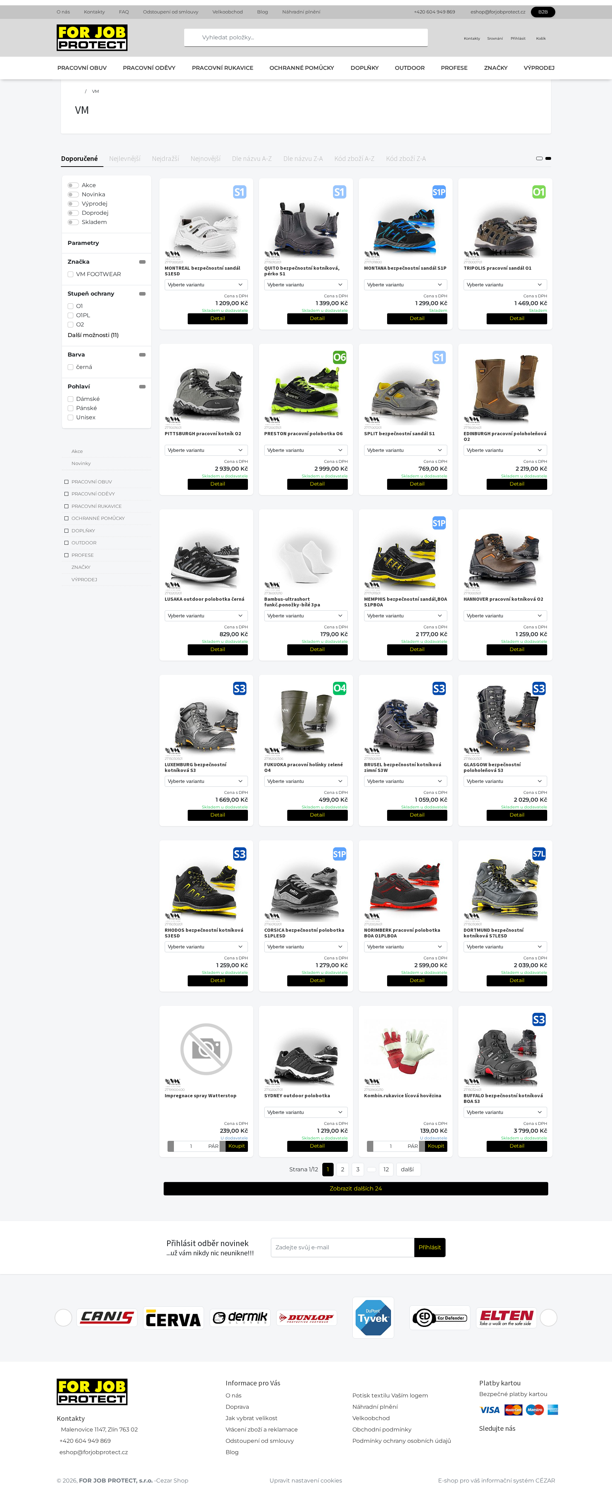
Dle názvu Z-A (303, 158)
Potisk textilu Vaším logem (390, 1395)
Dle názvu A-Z (252, 158)
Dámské (88, 399)
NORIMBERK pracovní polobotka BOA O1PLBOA (402, 933)
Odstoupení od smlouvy (170, 12)
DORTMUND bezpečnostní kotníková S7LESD (493, 933)
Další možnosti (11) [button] (93, 335)
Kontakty (94, 12)
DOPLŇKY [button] (83, 530)
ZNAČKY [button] (81, 567)
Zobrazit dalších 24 (356, 1188)
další (407, 1169)
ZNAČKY (496, 68)
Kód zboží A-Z (354, 158)
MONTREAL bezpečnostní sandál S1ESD (202, 271)
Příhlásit (430, 1247)
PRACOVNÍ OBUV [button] (92, 481)
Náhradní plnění (301, 12)
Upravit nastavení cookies (306, 1480)
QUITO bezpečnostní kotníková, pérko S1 (302, 271)
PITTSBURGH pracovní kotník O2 (203, 433)
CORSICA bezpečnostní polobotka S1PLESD (304, 933)
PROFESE (454, 68)
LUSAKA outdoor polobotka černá (204, 599)
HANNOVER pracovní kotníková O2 (503, 599)
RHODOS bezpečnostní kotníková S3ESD (204, 933)
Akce (89, 185)
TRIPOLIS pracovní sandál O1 (498, 268)
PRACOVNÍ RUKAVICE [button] (97, 506)
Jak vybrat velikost (252, 1418)
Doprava (237, 1406)
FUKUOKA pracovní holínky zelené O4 (303, 767)
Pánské (86, 408)
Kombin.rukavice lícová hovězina (402, 1095)
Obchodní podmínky (382, 1429)
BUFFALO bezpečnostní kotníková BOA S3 (503, 1098)
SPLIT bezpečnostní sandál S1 (399, 433)
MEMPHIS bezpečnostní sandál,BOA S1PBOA (405, 602)
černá (84, 367)
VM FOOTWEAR (98, 274)
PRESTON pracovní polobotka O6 (303, 433)
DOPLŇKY (365, 68)
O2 (80, 324)
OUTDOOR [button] (84, 543)
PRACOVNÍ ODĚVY (149, 68)
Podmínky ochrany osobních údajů (401, 1440)
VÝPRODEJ (539, 68)
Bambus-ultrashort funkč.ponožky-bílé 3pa (292, 602)
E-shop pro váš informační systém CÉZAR (496, 1480)
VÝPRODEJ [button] (84, 579)
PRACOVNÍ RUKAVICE (222, 68)
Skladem (94, 222)
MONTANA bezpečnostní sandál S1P (405, 268)
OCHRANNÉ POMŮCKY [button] (98, 518)
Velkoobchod (227, 12)
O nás (63, 12)
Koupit (236, 1146)
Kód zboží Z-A (406, 158)
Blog (262, 12)
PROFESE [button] (83, 555)
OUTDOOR (410, 68)
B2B (543, 12)
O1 (79, 306)
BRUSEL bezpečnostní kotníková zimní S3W (402, 767)
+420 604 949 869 (434, 12)
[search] (190, 37)
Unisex (86, 417)
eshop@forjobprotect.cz (498, 12)
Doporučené (79, 158)
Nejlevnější (125, 158)
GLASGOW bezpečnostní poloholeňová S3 (492, 767)
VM (95, 91)
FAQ (124, 12)
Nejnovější (206, 158)
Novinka (93, 194)
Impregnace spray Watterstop (201, 1095)
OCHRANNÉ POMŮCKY (302, 68)
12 (386, 1169)
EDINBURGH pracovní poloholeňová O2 (505, 436)
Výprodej (94, 203)
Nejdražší (165, 158)
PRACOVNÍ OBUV (82, 68)
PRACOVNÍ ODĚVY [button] (93, 494)
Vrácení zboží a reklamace (262, 1429)
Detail (217, 318)
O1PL (83, 315)
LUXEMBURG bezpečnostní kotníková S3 (195, 767)
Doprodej (95, 212)
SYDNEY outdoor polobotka (297, 1095)
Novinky (81, 463)
